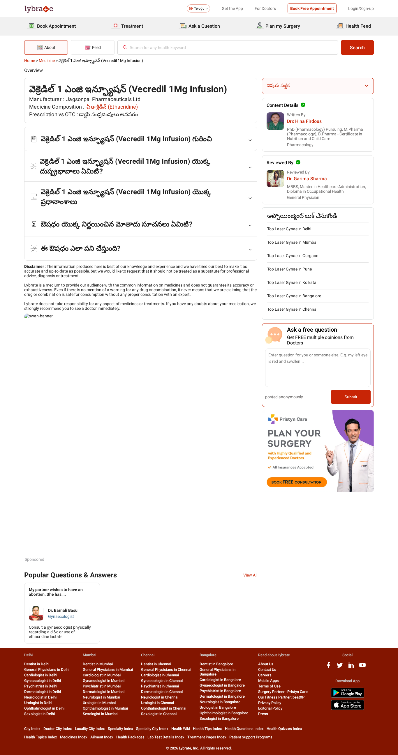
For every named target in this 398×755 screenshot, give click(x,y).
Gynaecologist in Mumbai (103, 680)
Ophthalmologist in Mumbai (105, 708)
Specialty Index (120, 728)
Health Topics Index (40, 737)
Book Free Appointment (312, 8)
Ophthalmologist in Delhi (44, 708)
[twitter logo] (339, 667)
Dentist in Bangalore (216, 664)
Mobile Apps (268, 680)
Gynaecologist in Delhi (42, 680)
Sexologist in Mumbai (100, 714)
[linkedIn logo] (351, 667)
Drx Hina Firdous (304, 121)
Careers (265, 675)
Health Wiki (180, 728)
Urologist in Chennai (157, 703)
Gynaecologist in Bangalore (222, 685)
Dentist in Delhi (36, 664)
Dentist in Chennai (156, 664)
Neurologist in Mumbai (101, 697)
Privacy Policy (269, 703)
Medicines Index (73, 737)
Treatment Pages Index (206, 737)
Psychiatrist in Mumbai (102, 686)
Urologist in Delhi (38, 703)
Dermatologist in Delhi (42, 691)
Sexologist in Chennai (159, 714)
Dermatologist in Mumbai (103, 691)
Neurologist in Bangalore (220, 702)
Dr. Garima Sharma (307, 178)
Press (263, 714)
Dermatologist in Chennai (162, 691)
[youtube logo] (362, 667)
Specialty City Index (152, 728)
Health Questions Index (244, 728)
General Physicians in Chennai (166, 669)
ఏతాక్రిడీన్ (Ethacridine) (112, 107)
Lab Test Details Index (165, 737)
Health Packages (130, 737)
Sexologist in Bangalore (219, 718)
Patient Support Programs (250, 737)
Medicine (47, 60)
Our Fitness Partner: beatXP (281, 697)
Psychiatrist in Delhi (40, 686)
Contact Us (267, 669)
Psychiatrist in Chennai (160, 686)
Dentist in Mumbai (98, 664)
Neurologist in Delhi (40, 697)
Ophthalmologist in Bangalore (224, 713)
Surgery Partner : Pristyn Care (283, 691)
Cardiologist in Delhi (40, 675)
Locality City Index (90, 728)
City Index (32, 728)
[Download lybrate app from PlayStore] (347, 696)
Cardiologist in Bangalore (220, 680)
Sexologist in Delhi (39, 714)
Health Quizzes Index (284, 728)
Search (357, 47)
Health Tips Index (207, 728)
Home (29, 60)
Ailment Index (101, 737)
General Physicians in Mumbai (108, 669)
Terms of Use (269, 686)
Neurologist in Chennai (159, 697)
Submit (350, 397)
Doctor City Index (57, 728)
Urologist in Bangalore (218, 707)
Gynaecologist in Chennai (162, 680)
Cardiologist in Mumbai (102, 675)
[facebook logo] (328, 667)
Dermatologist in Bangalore (222, 696)
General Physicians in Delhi (46, 669)
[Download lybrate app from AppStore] (347, 709)
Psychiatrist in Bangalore (220, 691)
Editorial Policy (270, 708)
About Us (265, 664)
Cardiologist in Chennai (160, 675)
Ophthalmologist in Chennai (163, 708)
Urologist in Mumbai (99, 703)
